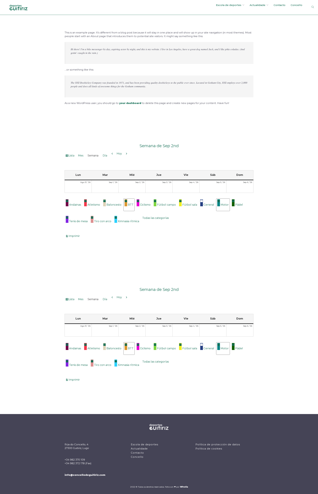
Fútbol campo (166, 204)
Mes (80, 155)
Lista (71, 156)
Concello (296, 5)
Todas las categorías (155, 218)
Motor (225, 204)
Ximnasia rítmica (128, 221)
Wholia (184, 487)
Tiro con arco (102, 221)
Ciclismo (145, 204)
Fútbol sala (189, 204)
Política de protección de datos (217, 444)
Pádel (239, 204)
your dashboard (130, 103)
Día (105, 155)
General (209, 204)
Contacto (279, 5)
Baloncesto (113, 204)
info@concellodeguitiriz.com (85, 474)
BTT (130, 204)
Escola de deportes (228, 5)
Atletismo (93, 204)
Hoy (119, 153)
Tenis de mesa (78, 221)
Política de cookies (208, 448)
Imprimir (75, 236)
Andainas (75, 204)
